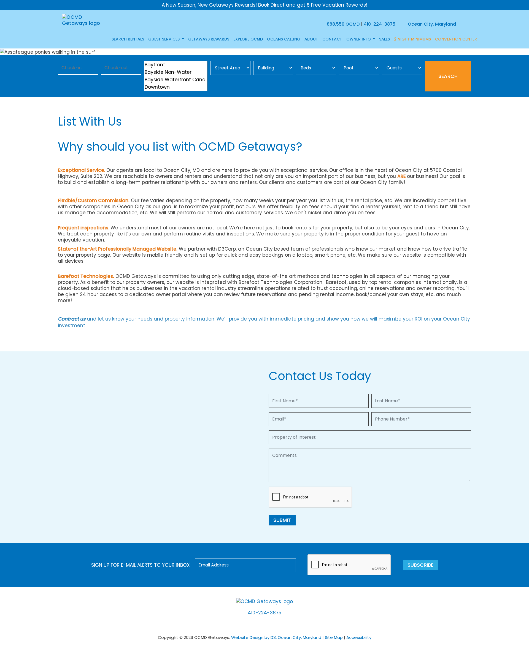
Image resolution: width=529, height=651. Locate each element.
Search (448, 76)
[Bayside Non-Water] (175, 72)
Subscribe (420, 565)
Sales (384, 39)
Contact (332, 39)
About (311, 39)
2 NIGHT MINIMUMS (412, 39)
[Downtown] (175, 87)
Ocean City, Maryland (431, 24)
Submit (282, 520)
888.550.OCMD (343, 24)
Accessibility (358, 637)
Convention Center (456, 39)
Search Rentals (128, 39)
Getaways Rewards (208, 39)
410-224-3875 (379, 24)
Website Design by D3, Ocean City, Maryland (276, 637)
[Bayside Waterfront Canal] (175, 79)
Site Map (334, 637)
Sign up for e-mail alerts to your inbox (140, 565)
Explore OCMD (248, 39)
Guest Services (164, 39)
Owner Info (359, 39)
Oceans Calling (283, 39)
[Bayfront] (175, 65)
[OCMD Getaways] (82, 19)
